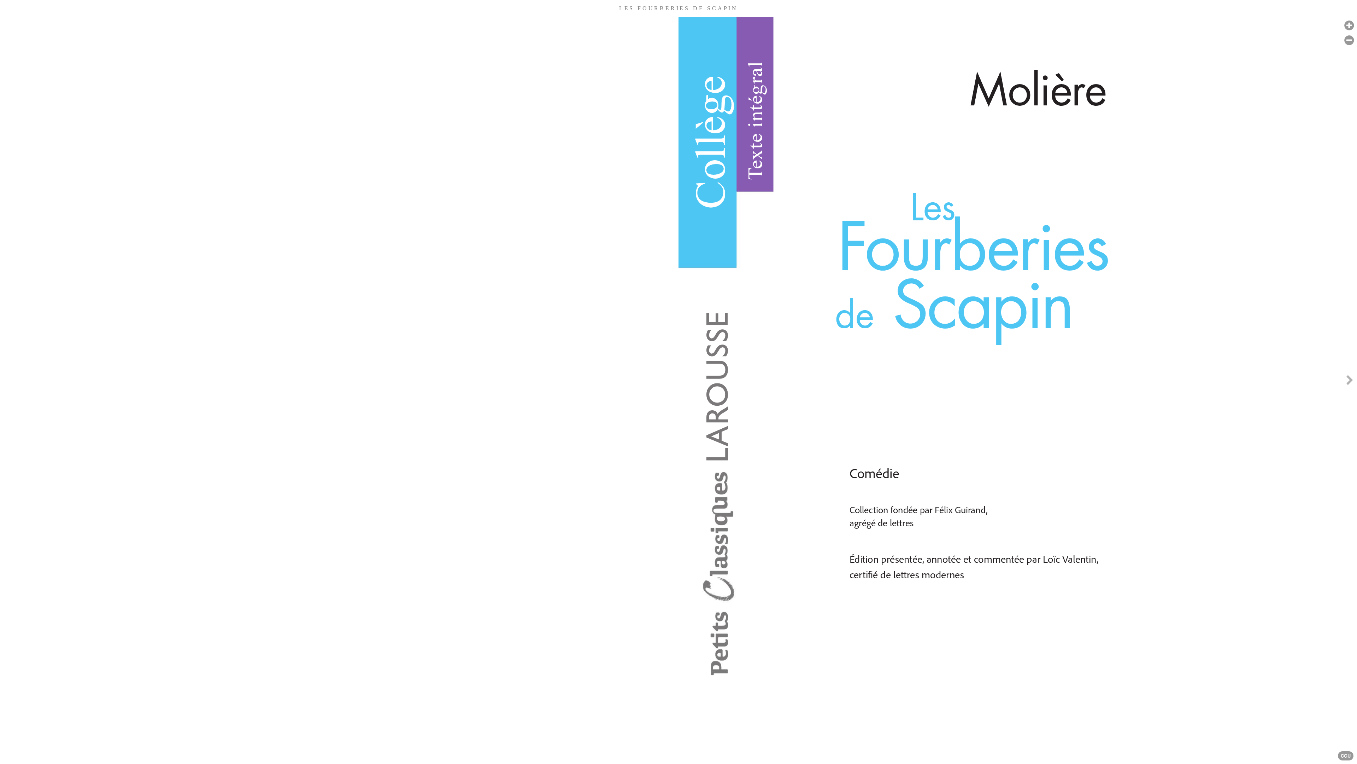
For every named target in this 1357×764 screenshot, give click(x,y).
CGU (1346, 756)
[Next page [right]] (1349, 382)
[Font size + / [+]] (1349, 25)
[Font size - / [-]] (1349, 40)
